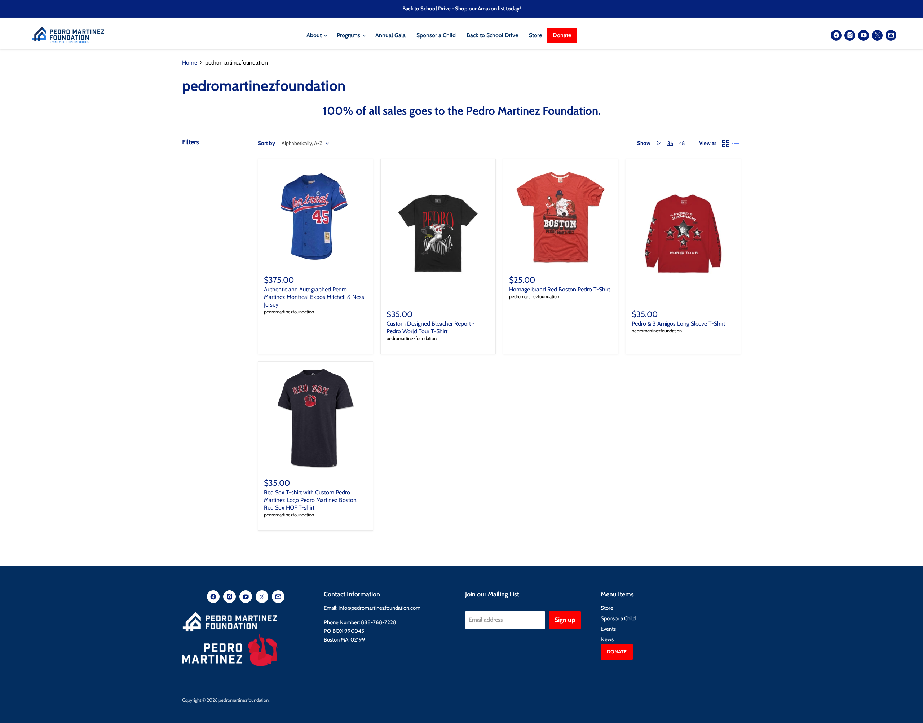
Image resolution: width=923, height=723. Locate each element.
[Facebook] (836, 35)
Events (608, 629)
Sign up (565, 620)
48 (682, 143)
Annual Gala (390, 35)
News (607, 639)
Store (535, 35)
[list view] (736, 143)
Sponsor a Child (436, 35)
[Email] (891, 35)
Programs (349, 35)
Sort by (266, 143)
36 (670, 143)
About (314, 35)
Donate (562, 35)
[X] (877, 35)
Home (189, 62)
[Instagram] (849, 35)
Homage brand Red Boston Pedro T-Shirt (559, 289)
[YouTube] (863, 35)
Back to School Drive (492, 35)
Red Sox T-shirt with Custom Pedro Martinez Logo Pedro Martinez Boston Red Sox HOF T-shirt (310, 500)
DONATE (617, 651)
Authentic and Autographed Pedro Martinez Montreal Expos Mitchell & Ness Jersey (314, 297)
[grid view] (726, 143)
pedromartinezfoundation (289, 311)
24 (659, 143)
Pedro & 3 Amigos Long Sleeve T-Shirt (678, 323)
